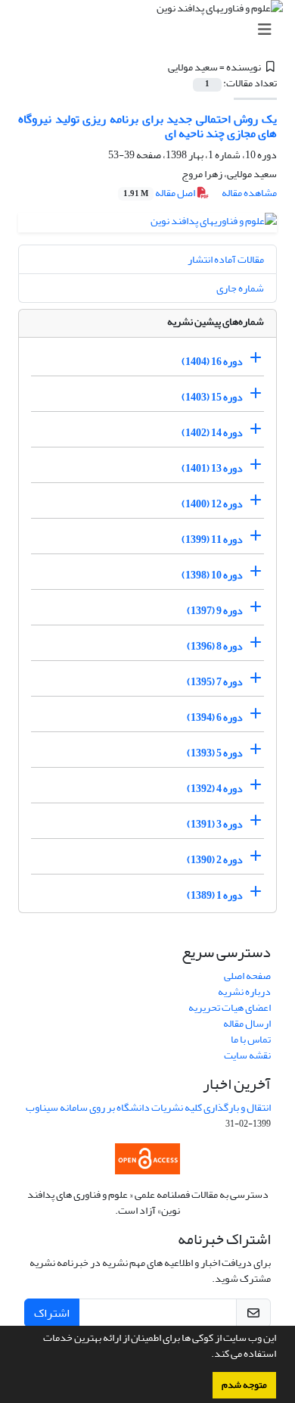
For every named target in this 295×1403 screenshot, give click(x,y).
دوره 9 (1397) (215, 610)
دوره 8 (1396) (215, 646)
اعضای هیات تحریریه (229, 1007)
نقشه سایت (247, 1055)
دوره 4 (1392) (215, 788)
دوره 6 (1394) (215, 717)
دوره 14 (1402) (212, 432)
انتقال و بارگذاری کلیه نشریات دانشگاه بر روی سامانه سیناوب (148, 1107)
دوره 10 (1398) (212, 575)
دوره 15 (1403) (212, 397)
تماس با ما (251, 1039)
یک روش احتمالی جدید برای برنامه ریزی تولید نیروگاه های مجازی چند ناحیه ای (147, 126)
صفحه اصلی (247, 975)
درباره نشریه (244, 991)
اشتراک (52, 1313)
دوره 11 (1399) (212, 539)
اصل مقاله (160, 192)
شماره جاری (240, 288)
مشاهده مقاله (249, 192)
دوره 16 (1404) (212, 361)
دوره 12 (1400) (212, 504)
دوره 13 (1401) (212, 468)
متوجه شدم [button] (244, 1385)
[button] (207, 1355)
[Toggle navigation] (152, 30)
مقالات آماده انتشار (226, 259)
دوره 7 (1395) (215, 682)
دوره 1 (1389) (215, 895)
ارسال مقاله (247, 1023)
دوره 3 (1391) (215, 824)
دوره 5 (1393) (215, 753)
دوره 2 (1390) (215, 860)
